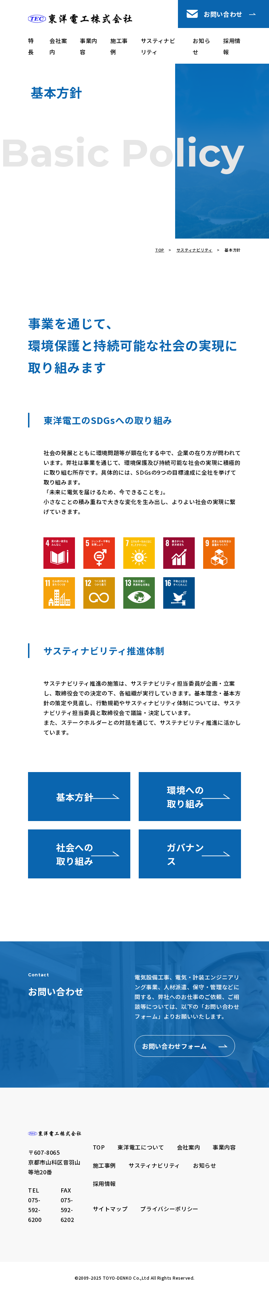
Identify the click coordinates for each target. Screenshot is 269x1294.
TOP (159, 250)
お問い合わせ (223, 14)
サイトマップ (110, 1208)
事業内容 (88, 46)
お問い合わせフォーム (174, 1046)
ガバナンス (185, 854)
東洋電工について (140, 1147)
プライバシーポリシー (169, 1208)
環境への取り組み (185, 796)
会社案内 (58, 46)
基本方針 (75, 796)
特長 (31, 46)
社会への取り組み (75, 854)
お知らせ (201, 46)
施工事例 (119, 46)
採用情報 (232, 46)
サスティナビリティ (158, 46)
